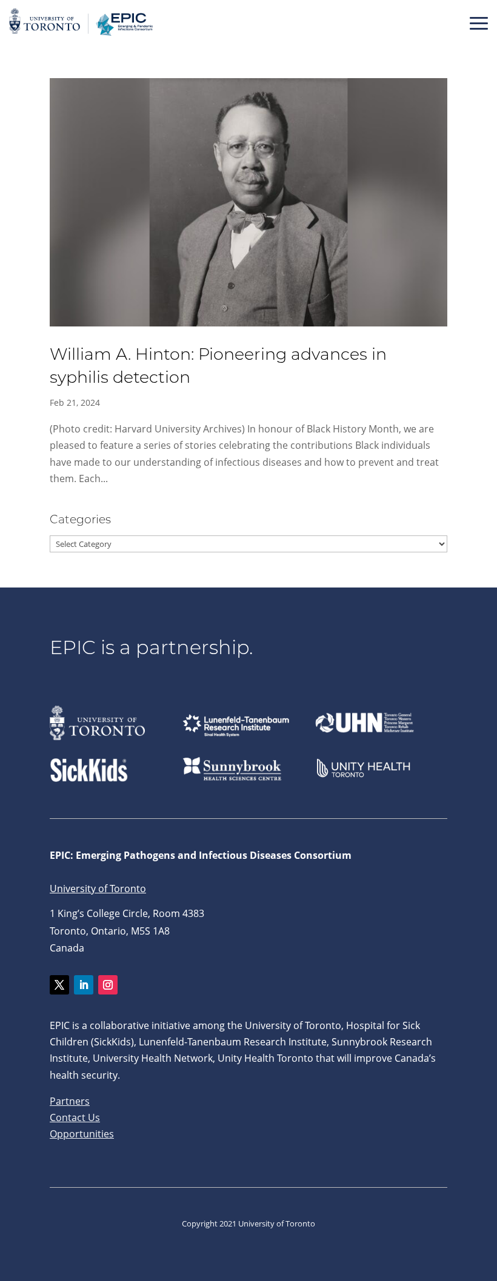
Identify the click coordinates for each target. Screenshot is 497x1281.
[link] (82, 35)
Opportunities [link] (82, 1133)
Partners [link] (70, 1101)
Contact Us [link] (75, 1117)
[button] (478, 23)
